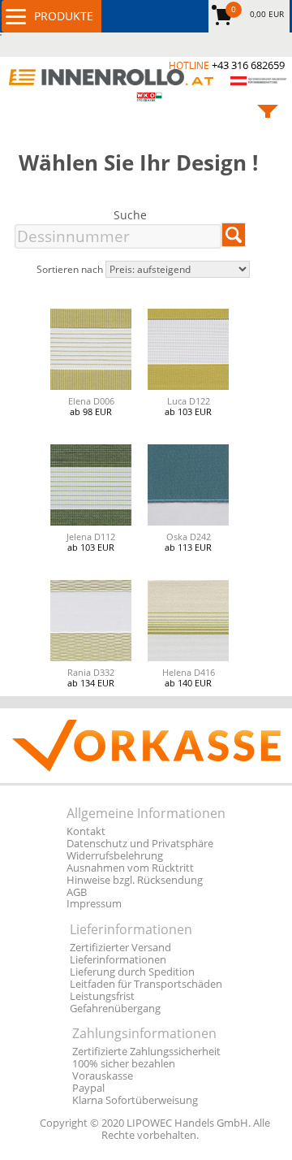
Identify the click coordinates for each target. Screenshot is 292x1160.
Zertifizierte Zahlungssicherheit (146, 1051)
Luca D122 (188, 401)
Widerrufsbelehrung (115, 856)
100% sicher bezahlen (123, 1064)
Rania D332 (90, 672)
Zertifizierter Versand (120, 947)
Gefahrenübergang (115, 1008)
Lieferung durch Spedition (132, 972)
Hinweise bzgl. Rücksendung (135, 880)
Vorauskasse (102, 1076)
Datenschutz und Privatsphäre (140, 844)
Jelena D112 (91, 536)
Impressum (94, 904)
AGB (77, 892)
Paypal (88, 1088)
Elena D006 (91, 401)
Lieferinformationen (118, 960)
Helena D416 (188, 672)
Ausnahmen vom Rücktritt (130, 868)
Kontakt (86, 831)
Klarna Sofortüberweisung (135, 1100)
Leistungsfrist (102, 996)
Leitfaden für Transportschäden (146, 984)
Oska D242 (188, 536)
